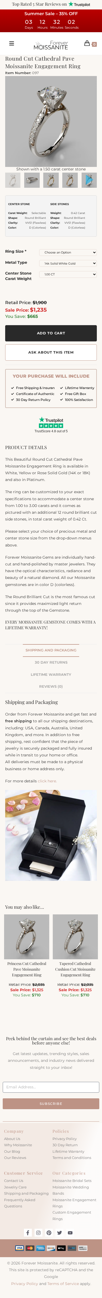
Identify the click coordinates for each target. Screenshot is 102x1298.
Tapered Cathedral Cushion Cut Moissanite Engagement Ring (75, 969)
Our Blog (12, 1151)
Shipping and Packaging (26, 1193)
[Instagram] (38, 1233)
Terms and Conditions (71, 1157)
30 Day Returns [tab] (51, 662)
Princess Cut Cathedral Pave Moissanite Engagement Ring (26, 969)
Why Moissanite (18, 1145)
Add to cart (51, 333)
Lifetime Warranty (68, 1151)
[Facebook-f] (28, 1233)
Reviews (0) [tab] (51, 686)
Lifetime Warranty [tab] (51, 675)
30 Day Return (65, 1145)
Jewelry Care (15, 1187)
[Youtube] (70, 1233)
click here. (47, 781)
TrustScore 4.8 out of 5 (51, 431)
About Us (12, 1138)
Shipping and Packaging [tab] (51, 650)
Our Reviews (15, 1157)
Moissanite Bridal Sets (71, 1180)
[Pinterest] (49, 1233)
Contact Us (13, 1180)
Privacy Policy (64, 1138)
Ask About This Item (50, 352)
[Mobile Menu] (9, 43)
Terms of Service (63, 1283)
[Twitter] (59, 1233)
